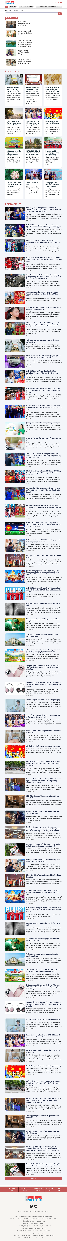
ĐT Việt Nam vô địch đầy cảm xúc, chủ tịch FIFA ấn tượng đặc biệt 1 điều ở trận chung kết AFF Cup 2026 (43, 407)
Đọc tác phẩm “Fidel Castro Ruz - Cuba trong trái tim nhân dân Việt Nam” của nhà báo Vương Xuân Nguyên (33, 89)
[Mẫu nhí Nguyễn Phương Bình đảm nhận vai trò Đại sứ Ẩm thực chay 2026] (15, 313)
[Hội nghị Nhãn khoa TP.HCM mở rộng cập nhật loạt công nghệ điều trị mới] (15, 545)
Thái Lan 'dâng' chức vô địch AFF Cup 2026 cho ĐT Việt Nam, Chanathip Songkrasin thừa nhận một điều (43, 325)
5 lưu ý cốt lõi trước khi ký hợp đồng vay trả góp (43, 423)
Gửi (60, 14)
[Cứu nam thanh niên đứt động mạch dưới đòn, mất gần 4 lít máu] (15, 624)
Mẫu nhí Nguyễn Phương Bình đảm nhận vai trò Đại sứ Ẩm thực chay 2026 (43, 308)
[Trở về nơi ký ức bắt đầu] (33, 174)
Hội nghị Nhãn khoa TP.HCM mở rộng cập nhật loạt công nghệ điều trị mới (43, 541)
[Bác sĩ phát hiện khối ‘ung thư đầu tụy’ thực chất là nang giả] (15, 736)
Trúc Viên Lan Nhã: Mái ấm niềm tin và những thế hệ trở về (13, 89)
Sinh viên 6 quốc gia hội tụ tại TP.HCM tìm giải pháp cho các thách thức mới (33, 123)
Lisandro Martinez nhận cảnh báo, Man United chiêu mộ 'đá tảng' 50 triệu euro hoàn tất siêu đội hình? (44, 259)
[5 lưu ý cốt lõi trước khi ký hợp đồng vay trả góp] (15, 428)
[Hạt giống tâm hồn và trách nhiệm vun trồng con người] (14, 174)
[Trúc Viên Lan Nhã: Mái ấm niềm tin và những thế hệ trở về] (14, 79)
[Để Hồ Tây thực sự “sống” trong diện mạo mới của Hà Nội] (14, 113)
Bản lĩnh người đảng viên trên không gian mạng (52, 123)
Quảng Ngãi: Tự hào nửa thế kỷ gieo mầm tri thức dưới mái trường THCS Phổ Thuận (52, 184)
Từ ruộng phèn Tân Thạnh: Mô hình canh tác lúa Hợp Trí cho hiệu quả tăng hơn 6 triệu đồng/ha (43, 1211)
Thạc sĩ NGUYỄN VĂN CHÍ (13, 6)
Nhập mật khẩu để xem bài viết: (14, 11)
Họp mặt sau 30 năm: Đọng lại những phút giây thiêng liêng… (52, 152)
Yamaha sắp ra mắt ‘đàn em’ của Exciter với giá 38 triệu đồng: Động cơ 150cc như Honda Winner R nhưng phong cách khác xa (43, 277)
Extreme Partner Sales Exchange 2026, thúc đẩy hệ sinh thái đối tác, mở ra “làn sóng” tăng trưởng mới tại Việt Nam (43, 781)
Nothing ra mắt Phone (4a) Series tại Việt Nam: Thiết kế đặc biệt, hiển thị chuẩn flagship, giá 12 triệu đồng (43, 667)
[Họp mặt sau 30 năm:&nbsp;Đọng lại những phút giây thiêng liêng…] (53, 143)
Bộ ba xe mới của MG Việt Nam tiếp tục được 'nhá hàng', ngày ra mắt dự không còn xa (43, 356)
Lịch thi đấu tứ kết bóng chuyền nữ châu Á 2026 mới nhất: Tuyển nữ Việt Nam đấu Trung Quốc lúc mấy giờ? (43, 373)
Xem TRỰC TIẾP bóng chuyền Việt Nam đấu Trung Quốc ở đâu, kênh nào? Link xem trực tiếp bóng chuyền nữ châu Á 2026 (43, 209)
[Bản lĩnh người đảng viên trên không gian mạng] (53, 113)
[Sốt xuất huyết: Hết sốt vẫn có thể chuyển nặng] (15, 705)
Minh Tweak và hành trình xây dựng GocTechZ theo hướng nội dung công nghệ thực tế (43, 1180)
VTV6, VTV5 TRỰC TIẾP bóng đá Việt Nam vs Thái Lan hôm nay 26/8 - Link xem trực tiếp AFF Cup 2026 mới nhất (43, 524)
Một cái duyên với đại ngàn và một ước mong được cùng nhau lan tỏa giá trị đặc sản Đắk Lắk (14, 152)
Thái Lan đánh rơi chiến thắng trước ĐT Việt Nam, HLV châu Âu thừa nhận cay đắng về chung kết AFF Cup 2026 (43, 456)
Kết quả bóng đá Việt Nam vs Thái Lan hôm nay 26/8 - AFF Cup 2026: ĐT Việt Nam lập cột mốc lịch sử (43, 490)
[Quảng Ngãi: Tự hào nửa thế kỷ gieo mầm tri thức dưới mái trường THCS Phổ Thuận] (53, 174)
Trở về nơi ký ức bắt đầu (32, 183)
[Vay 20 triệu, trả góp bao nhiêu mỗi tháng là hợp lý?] (15, 443)
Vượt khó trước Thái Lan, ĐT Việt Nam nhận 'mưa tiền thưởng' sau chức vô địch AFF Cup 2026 (42, 294)
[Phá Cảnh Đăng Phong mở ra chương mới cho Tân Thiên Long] (15, 817)
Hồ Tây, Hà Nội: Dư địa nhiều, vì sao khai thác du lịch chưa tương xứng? (33, 152)
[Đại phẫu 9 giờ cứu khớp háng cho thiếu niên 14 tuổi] (15, 609)
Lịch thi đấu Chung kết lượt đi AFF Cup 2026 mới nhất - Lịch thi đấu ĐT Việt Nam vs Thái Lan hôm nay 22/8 (43, 590)
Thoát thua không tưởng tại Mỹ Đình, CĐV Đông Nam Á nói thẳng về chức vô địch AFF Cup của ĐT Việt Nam (43, 473)
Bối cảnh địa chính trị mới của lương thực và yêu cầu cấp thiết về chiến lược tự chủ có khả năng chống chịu (52, 89)
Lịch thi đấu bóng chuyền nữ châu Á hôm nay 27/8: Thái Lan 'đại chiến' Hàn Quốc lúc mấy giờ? (43, 226)
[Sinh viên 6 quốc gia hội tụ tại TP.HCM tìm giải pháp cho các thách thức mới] (33, 113)
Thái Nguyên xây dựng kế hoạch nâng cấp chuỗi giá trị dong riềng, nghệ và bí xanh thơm (43, 651)
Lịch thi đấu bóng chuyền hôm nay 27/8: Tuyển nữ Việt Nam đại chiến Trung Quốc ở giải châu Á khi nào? (43, 390)
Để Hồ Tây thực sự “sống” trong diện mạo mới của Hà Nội (14, 123)
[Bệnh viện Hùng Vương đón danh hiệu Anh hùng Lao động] (15, 560)
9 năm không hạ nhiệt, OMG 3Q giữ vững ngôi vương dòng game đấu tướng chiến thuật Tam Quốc (42, 573)
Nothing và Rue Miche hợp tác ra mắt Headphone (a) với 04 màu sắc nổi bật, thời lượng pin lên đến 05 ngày (43, 684)
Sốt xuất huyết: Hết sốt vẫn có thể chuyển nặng (43, 700)
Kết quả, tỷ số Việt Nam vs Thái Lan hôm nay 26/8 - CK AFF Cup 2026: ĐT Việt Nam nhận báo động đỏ (43, 507)
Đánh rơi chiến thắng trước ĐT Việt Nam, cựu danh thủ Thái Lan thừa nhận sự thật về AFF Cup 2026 (43, 242)
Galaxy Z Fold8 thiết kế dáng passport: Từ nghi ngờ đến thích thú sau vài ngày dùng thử (43, 845)
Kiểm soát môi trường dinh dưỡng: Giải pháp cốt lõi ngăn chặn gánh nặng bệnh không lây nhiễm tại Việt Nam (43, 763)
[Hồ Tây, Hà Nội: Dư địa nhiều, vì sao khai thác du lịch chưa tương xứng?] (33, 143)
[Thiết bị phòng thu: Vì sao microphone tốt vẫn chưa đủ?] (15, 801)
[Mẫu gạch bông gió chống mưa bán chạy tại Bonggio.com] (15, 1200)
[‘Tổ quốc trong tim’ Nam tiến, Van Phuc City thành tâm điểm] (15, 639)
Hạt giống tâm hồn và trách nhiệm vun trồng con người (14, 184)
